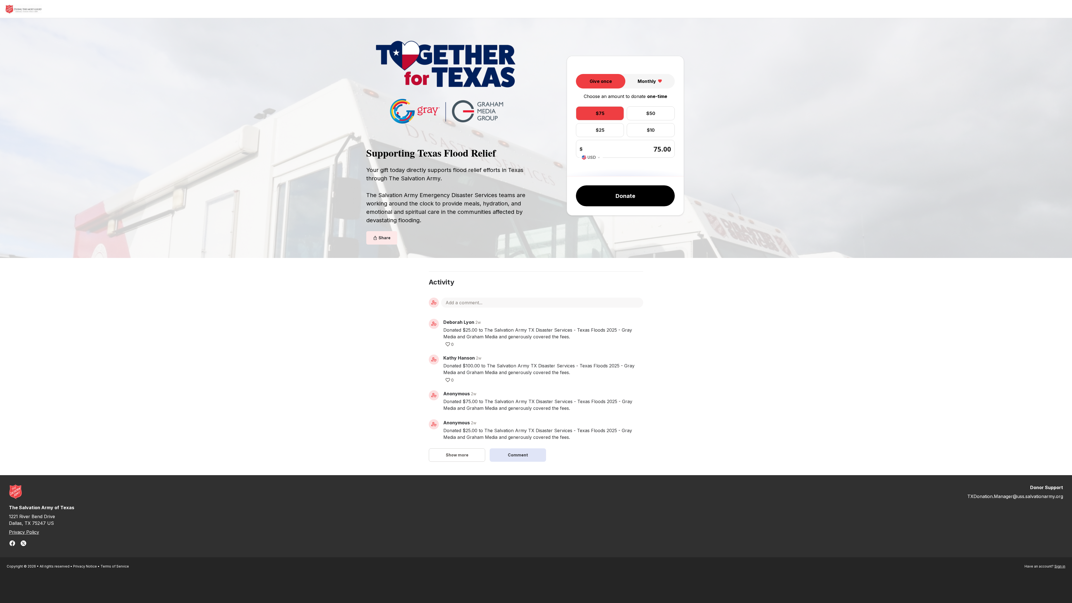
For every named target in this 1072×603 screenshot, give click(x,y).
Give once (601, 81)
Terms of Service (114, 566)
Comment (518, 455)
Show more (457, 455)
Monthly (647, 81)
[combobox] (591, 157)
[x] (23, 544)
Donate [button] (625, 196)
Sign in (1059, 566)
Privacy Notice (85, 566)
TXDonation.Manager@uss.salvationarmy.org (1015, 496)
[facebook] (12, 544)
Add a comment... (464, 302)
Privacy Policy (24, 532)
